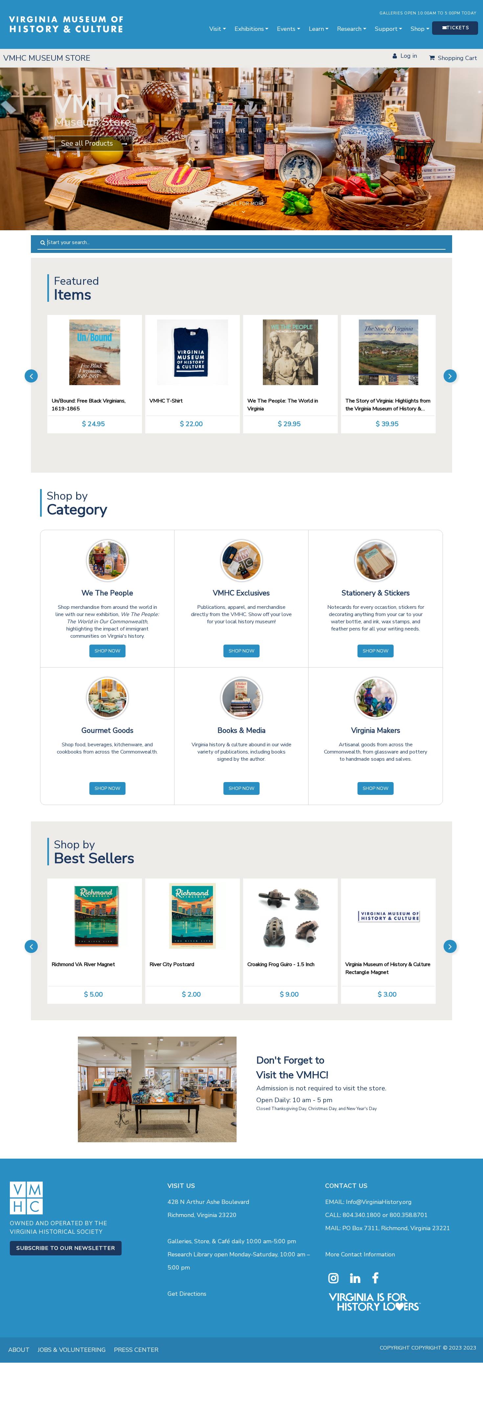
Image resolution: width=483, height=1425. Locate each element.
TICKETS (458, 28)
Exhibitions (249, 29)
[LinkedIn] (355, 1278)
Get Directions (187, 1294)
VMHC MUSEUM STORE (46, 58)
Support (386, 29)
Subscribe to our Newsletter (65, 1248)
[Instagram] (333, 1278)
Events (286, 29)
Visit (215, 29)
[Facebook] (375, 1278)
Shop (418, 29)
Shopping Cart (457, 58)
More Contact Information (360, 1254)
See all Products (87, 143)
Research (349, 29)
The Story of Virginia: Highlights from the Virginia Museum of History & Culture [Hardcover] (387, 405)
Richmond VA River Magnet (83, 964)
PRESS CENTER (136, 1350)
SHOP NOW (107, 651)
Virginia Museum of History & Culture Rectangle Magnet (387, 968)
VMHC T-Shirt (166, 400)
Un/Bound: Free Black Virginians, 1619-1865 (89, 404)
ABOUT (19, 1350)
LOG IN (409, 56)
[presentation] (31, 375)
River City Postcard (172, 964)
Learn (316, 29)
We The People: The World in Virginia (282, 404)
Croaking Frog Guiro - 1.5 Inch (280, 964)
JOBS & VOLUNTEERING (72, 1350)
